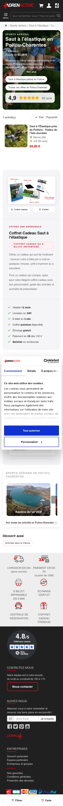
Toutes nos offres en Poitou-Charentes (27, 87)
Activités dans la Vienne (17, 542)
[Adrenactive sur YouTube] (27, 726)
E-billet (45, 209)
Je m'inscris (47, 718)
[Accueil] (6, 25)
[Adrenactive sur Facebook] (9, 726)
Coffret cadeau (21, 209)
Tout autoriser (31, 430)
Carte (48, 800)
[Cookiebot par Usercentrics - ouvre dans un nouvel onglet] (44, 361)
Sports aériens (18, 25)
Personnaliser (29, 441)
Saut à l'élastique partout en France (26, 79)
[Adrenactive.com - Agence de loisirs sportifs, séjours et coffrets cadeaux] (18, 5)
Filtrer (18, 800)
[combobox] (32, 15)
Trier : (48, 117)
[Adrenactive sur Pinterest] (21, 726)
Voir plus (31, 71)
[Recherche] (58, 15)
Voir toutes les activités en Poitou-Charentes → (31, 522)
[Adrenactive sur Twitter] (15, 726)
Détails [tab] (31, 370)
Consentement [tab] (13, 370)
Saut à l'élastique (38, 25)
